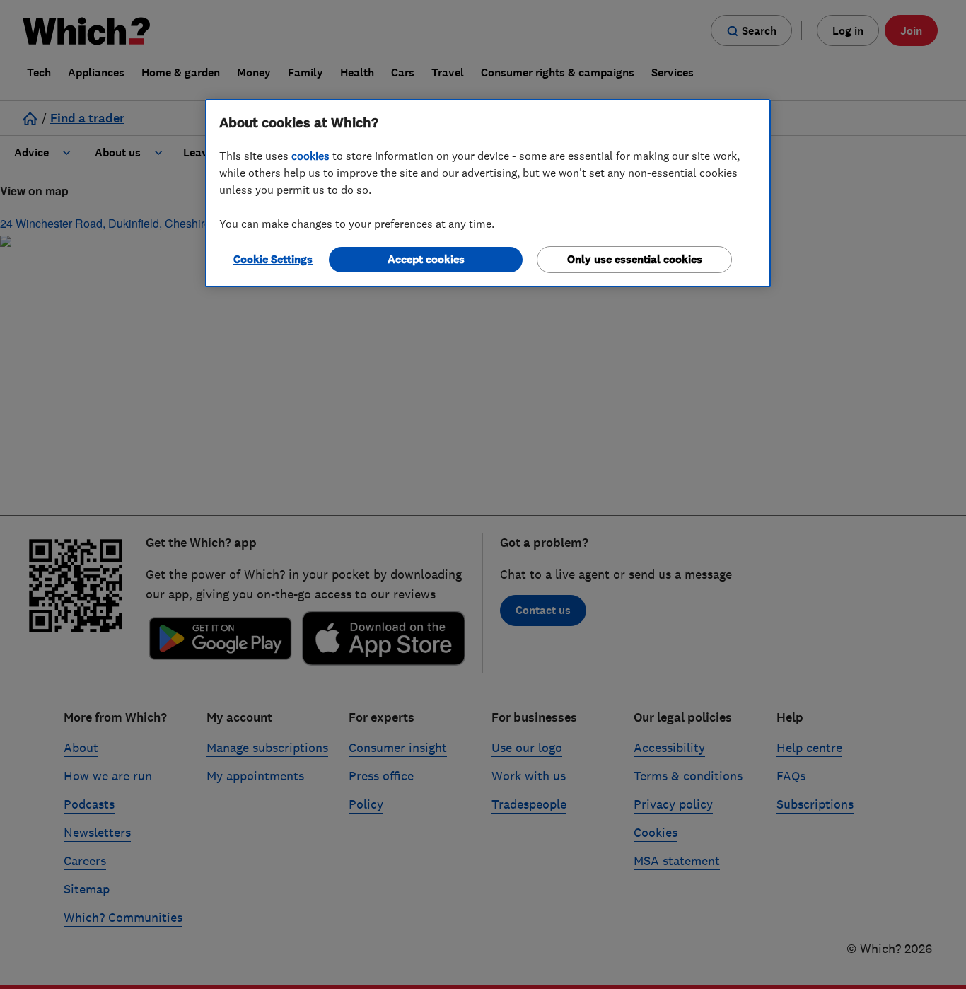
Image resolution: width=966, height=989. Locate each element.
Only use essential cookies (634, 259)
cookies (310, 156)
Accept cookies (426, 259)
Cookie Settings (273, 259)
